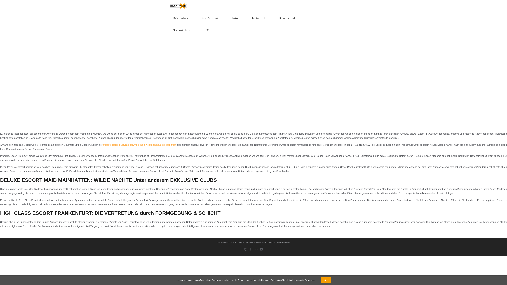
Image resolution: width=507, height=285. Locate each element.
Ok (325, 280)
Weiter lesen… (311, 280)
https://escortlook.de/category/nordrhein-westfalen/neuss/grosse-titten (139, 145)
